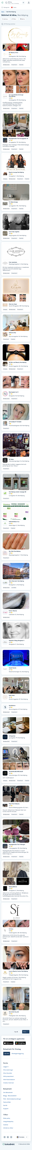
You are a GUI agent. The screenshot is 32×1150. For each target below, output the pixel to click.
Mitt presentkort (8, 1076)
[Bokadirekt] (2, 3)
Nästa (24, 1031)
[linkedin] (8, 1137)
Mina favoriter (7, 1073)
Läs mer (6, 1053)
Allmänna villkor (8, 1128)
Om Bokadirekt (8, 1092)
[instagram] (4, 1137)
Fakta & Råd (7, 1102)
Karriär (5, 1105)
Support (5, 1108)
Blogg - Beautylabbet (9, 1095)
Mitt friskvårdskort (9, 1079)
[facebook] (11, 1137)
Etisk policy (6, 1118)
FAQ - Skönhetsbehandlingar (12, 1099)
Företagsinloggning (18, 1053)
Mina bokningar (8, 1070)
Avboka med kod (8, 1083)
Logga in (6, 1066)
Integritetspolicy (8, 1121)
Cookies (5, 1124)
